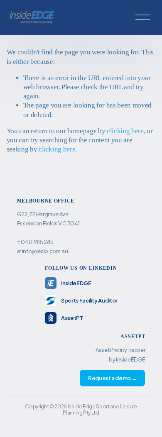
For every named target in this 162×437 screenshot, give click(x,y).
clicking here (125, 131)
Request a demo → (112, 378)
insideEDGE (76, 283)
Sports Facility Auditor (89, 300)
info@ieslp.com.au (45, 251)
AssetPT (72, 318)
